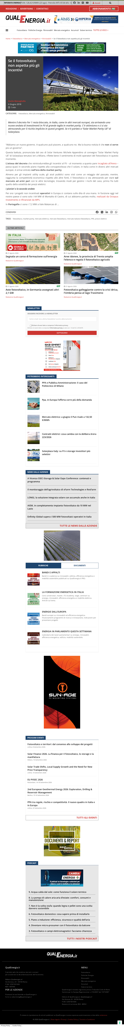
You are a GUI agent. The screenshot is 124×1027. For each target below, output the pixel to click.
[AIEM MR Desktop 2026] (62, 545)
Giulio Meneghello (17, 101)
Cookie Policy (73, 1019)
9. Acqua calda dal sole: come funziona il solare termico (57, 892)
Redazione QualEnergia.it (15, 261)
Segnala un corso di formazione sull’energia (31, 256)
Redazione (11, 9)
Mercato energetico (62, 30)
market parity (28, 219)
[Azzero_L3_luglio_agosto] (62, 48)
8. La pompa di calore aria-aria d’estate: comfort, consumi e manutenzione (60, 899)
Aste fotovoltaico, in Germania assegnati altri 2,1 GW (32, 291)
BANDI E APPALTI (51, 572)
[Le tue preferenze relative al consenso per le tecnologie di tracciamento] (119, 1022)
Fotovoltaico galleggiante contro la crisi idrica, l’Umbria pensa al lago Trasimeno (91, 291)
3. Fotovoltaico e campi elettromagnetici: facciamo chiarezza (60, 931)
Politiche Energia (35, 30)
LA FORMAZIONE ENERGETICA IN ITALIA (63, 592)
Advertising (26, 9)
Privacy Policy (5, 1025)
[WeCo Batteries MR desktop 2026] (62, 355)
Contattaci (42, 9)
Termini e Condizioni (87, 1019)
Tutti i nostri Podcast (82, 938)
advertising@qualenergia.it (22, 997)
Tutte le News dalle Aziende (78, 525)
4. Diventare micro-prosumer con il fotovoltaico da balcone (59, 925)
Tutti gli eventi (87, 817)
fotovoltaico (17, 219)
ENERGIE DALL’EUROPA (54, 612)
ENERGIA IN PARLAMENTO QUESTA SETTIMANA (67, 631)
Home (8, 39)
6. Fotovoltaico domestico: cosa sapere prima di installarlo (59, 914)
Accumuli (75, 30)
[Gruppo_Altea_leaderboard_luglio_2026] (86, 19)
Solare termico (86, 30)
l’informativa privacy (56, 328)
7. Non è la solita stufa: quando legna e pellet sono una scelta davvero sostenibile (60, 907)
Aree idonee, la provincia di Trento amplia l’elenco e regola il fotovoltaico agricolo (88, 258)
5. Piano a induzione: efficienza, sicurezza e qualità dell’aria (59, 919)
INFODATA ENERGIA (12, 3)
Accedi (97, 3)
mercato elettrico (42, 219)
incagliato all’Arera (106, 163)
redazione (103, 1015)
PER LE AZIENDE (14, 989)
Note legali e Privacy (58, 1019)
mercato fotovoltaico (58, 219)
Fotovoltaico (22, 30)
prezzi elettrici (101, 219)
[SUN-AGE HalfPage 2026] (62, 692)
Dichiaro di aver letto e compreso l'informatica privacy (50, 325)
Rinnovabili (48, 30)
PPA (92, 219)
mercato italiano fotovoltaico (78, 219)
